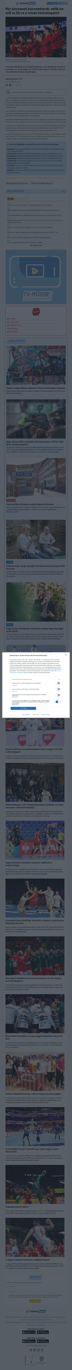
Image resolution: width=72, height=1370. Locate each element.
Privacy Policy (46, 714)
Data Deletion (26, 714)
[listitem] (36, 679)
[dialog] (36, 685)
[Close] (66, 655)
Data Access (36, 714)
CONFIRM (23, 708)
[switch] (57, 683)
